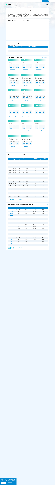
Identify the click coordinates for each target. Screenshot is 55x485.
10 (10, 199)
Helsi (11, 235)
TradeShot (11, 213)
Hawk (11, 222)
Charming (11, 211)
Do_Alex (11, 209)
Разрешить (3, 483)
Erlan (11, 224)
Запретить (10, 483)
